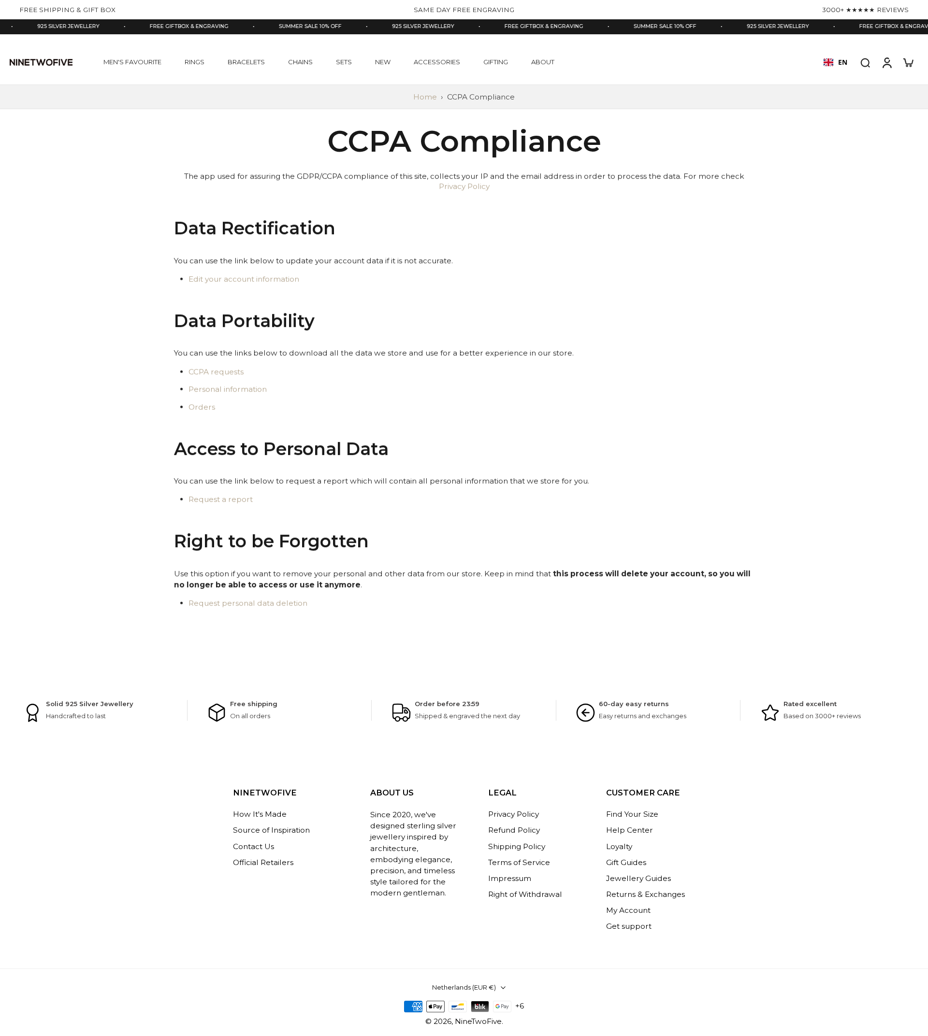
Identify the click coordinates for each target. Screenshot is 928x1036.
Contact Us (253, 846)
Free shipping (253, 704)
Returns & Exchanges (645, 894)
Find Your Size (632, 814)
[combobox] (835, 62)
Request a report (220, 499)
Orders (201, 407)
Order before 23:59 (447, 704)
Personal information (227, 389)
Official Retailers (263, 862)
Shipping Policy (516, 846)
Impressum (509, 878)
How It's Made (260, 814)
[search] (865, 62)
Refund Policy (514, 830)
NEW (383, 62)
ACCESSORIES (437, 62)
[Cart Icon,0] (907, 62)
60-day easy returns (634, 704)
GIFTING (495, 62)
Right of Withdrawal (525, 894)
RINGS (194, 62)
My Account (628, 910)
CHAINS (300, 62)
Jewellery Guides (638, 878)
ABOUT (542, 62)
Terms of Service (519, 862)
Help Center (629, 830)
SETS (344, 62)
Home (425, 96)
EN (842, 62)
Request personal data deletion (247, 603)
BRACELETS (246, 62)
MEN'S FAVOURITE (132, 62)
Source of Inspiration (271, 830)
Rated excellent (810, 704)
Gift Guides (626, 862)
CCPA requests (216, 371)
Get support (629, 926)
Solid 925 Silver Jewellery (89, 704)
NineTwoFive (478, 1021)
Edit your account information (243, 279)
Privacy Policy (464, 186)
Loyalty (619, 846)
